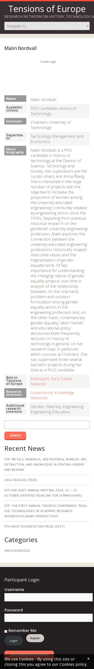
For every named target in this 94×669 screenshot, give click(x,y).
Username (14, 589)
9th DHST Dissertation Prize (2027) (34, 526)
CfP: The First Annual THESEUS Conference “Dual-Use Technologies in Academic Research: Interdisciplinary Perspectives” (46, 511)
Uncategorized (17, 551)
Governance (41, 392)
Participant (40, 378)
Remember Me (22, 630)
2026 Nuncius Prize (20, 480)
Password (13, 610)
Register (35, 638)
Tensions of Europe (47, 9)
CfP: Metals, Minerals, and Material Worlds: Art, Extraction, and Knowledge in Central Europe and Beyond (45, 464)
